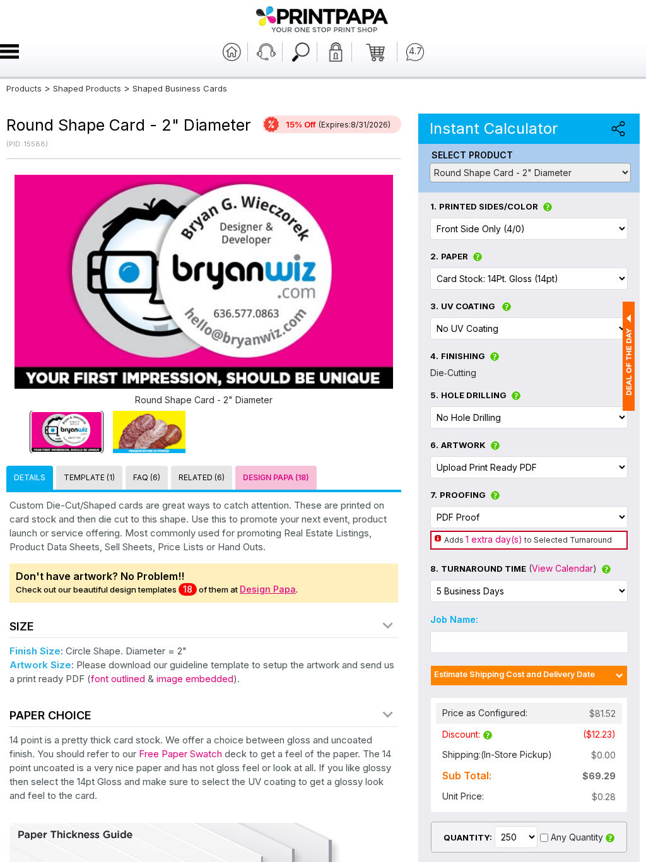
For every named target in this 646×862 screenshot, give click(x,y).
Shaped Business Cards (179, 88)
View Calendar (562, 568)
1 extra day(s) (494, 539)
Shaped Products (87, 88)
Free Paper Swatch (180, 754)
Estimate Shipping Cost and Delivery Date (514, 674)
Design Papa (268, 589)
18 (187, 589)
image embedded (194, 679)
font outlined (118, 679)
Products (24, 88)
